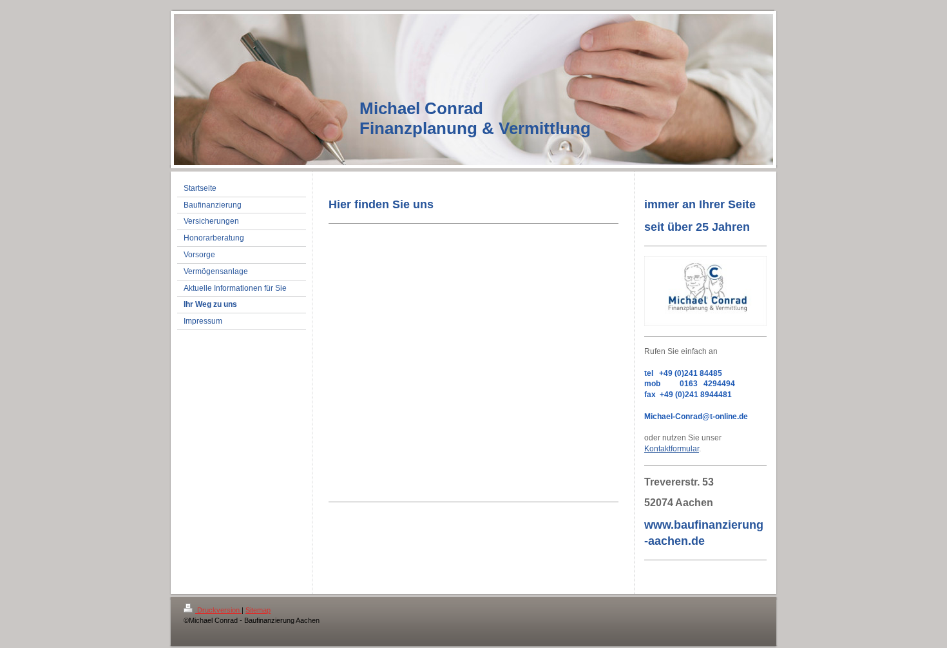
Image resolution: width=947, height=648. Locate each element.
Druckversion (218, 610)
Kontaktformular (671, 448)
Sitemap (258, 610)
